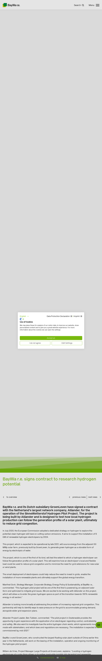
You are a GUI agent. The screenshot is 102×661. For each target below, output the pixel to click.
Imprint (77, 316)
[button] (24, 316)
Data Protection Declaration (58, 316)
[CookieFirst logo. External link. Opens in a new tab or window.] (22, 319)
